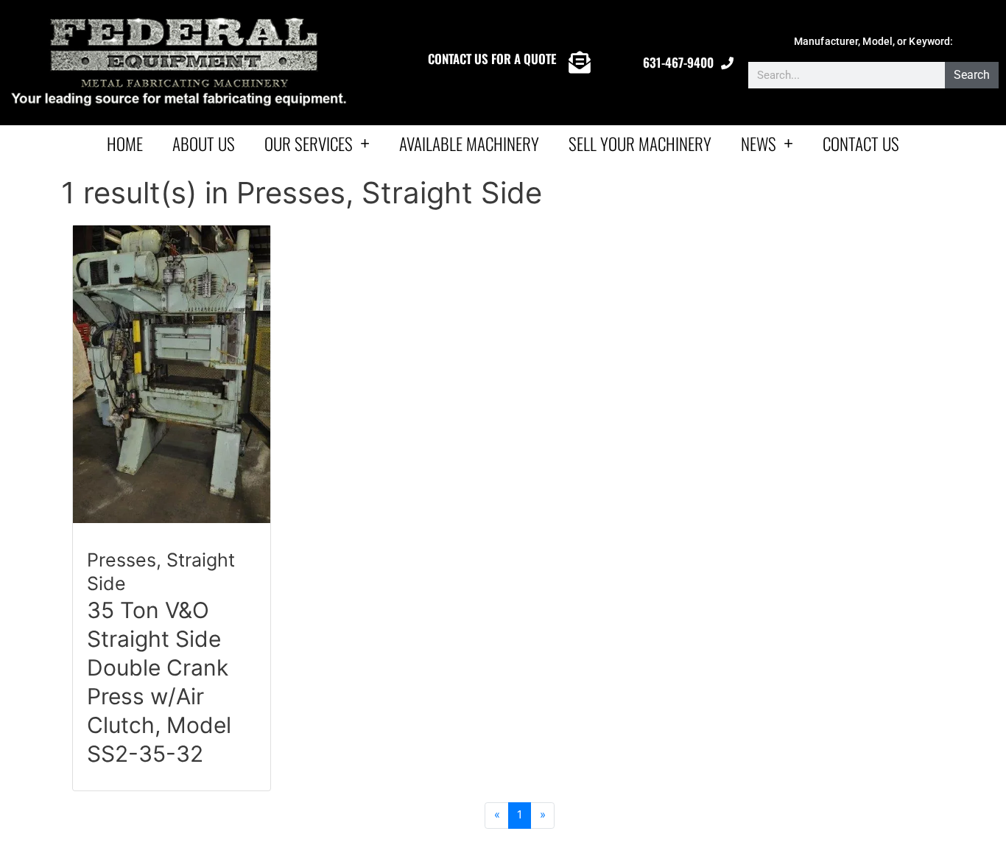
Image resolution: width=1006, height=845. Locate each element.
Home (125, 143)
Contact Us (861, 143)
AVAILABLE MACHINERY (469, 143)
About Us (203, 143)
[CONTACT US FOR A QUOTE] (580, 63)
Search (972, 75)
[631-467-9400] (727, 63)
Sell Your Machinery (640, 143)
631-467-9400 (678, 62)
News (758, 143)
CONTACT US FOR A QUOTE (492, 58)
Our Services (308, 143)
